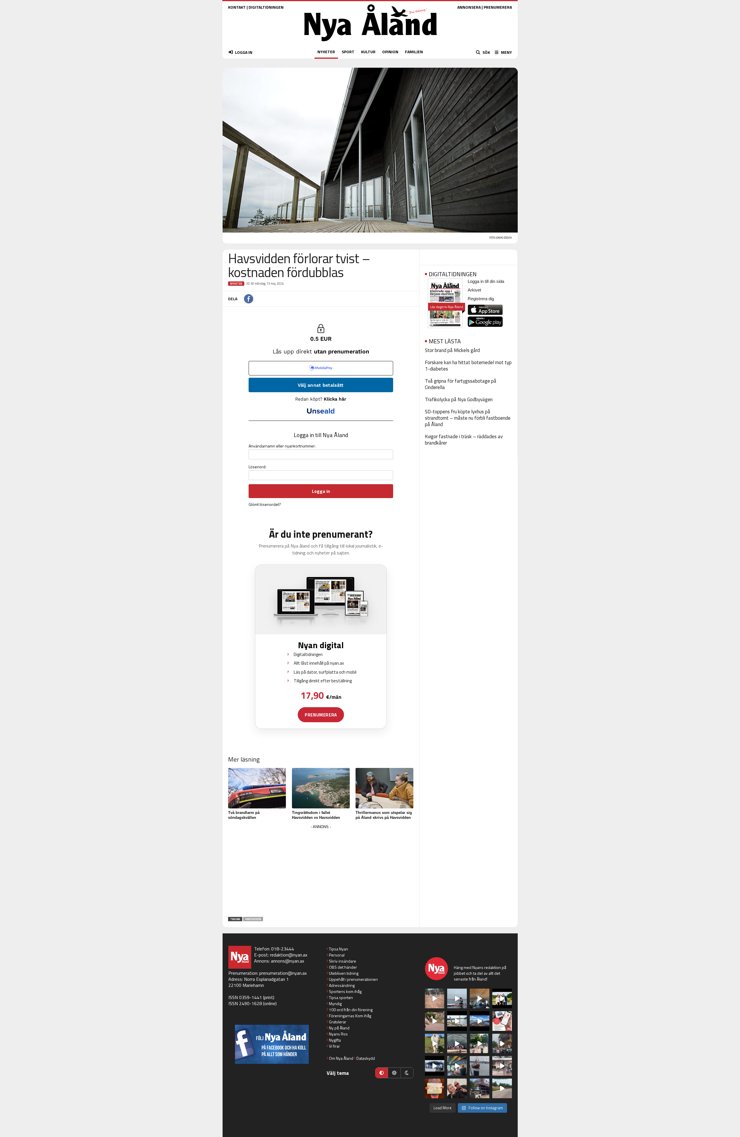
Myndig (335, 1003)
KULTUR (368, 52)
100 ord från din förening (351, 1010)
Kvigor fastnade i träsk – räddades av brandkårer (464, 440)
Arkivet (474, 290)
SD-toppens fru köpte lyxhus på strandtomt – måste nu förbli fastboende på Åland (467, 418)
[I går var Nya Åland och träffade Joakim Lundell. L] (457, 1088)
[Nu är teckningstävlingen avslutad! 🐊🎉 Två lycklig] (435, 1088)
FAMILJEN (414, 52)
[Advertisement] (321, 871)
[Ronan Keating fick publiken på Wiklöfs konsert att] (502, 1043)
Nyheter (236, 283)
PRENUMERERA (498, 7)
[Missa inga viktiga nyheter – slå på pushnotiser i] (502, 1021)
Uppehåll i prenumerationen (353, 979)
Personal (337, 955)
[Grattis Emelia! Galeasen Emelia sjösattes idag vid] (479, 1066)
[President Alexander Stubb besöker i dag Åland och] (435, 1021)
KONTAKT (237, 7)
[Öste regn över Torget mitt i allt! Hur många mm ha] (502, 1066)
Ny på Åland (339, 1028)
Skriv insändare (342, 961)
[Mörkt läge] (407, 1073)
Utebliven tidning (343, 973)
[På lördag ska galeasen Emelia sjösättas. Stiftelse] (479, 1088)
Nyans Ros (338, 1034)
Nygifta (335, 1040)
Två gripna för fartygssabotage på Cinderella (460, 384)
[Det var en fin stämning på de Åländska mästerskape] (435, 998)
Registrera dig (481, 298)
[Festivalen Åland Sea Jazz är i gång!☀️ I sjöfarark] (479, 998)
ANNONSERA (469, 7)
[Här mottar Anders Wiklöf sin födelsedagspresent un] (457, 1066)
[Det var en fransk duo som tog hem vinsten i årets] (457, 1021)
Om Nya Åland (341, 1058)
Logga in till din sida (486, 281)
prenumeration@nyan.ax (283, 973)
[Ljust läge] (394, 1073)
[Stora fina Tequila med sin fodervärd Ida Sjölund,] (435, 1043)
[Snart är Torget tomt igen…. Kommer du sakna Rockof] (479, 1043)
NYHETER (326, 52)
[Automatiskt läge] (381, 1073)
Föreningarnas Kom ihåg (350, 1016)
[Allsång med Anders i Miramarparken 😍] (435, 1066)
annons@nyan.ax (287, 960)
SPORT (348, 52)
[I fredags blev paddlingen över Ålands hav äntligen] (457, 998)
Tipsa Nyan (338, 949)
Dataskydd (365, 1058)
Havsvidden (253, 919)
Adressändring (342, 985)
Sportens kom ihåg (345, 991)
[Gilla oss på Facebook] (271, 1044)
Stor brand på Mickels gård (452, 350)
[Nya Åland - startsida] (370, 43)
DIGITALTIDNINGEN (266, 7)
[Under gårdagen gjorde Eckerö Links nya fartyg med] (479, 1021)
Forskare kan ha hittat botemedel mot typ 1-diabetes (468, 366)
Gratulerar (337, 1022)
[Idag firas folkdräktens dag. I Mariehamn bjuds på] (457, 1043)
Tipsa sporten (341, 997)
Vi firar (334, 1046)
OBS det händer (343, 967)
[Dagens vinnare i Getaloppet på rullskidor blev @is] (502, 1088)
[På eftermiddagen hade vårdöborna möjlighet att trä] (502, 998)
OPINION (390, 52)
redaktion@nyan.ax (288, 954)
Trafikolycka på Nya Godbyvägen (459, 399)
